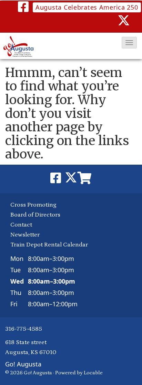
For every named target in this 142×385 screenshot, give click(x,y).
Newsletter (25, 234)
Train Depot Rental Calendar (49, 244)
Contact (21, 224)
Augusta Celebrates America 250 (87, 7)
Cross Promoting (33, 204)
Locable (93, 373)
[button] (129, 42)
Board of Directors (35, 214)
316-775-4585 (23, 329)
